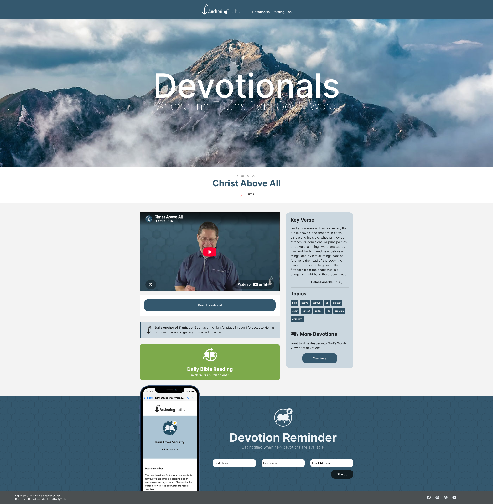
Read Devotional (210, 305)
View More (319, 358)
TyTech (62, 499)
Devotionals (261, 12)
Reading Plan (282, 12)
